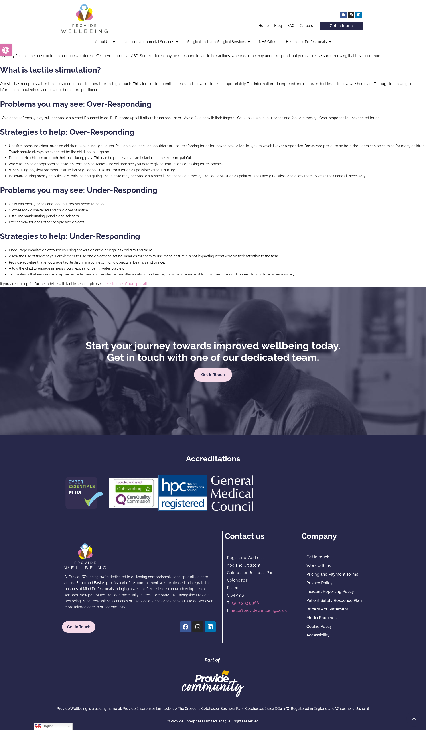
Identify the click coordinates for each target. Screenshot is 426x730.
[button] (6, 50)
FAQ (291, 26)
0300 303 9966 (245, 602)
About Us (102, 42)
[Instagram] (351, 15)
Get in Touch (213, 374)
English (47, 726)
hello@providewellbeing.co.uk (259, 610)
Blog (278, 26)
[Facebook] (343, 15)
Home (263, 26)
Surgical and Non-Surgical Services (216, 42)
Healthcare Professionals (306, 42)
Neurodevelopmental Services (149, 42)
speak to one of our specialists (126, 284)
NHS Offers (268, 42)
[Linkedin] (358, 15)
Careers (306, 26)
